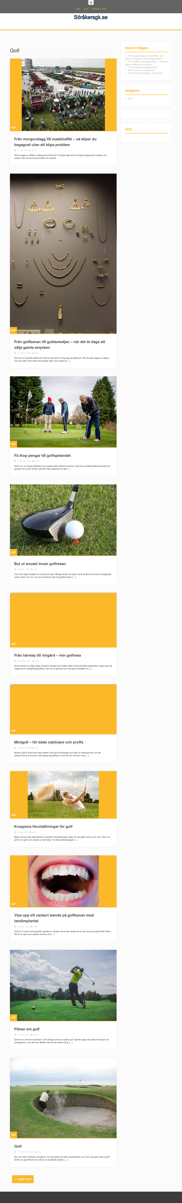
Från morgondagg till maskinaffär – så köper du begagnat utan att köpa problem (144, 57)
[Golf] (63, 1098)
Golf (85, 9)
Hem (78, 9)
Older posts (24, 1179)
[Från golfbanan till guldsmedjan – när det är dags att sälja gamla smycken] (63, 254)
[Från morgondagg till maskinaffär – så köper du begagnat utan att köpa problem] (63, 95)
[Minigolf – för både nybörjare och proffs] (63, 709)
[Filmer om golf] (63, 985)
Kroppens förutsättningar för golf (43, 826)
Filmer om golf (27, 1029)
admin (33, 150)
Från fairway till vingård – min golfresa (47, 655)
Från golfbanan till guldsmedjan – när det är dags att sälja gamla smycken (146, 63)
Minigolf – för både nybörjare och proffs (48, 742)
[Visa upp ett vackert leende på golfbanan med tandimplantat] (63, 881)
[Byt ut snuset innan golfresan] (63, 520)
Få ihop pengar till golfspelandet (42, 455)
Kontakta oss (99, 9)
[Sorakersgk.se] (91, 16)
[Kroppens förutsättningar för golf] (63, 794)
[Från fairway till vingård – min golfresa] (63, 620)
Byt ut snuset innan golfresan (40, 563)
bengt (36, 461)
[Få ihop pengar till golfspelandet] (63, 411)
